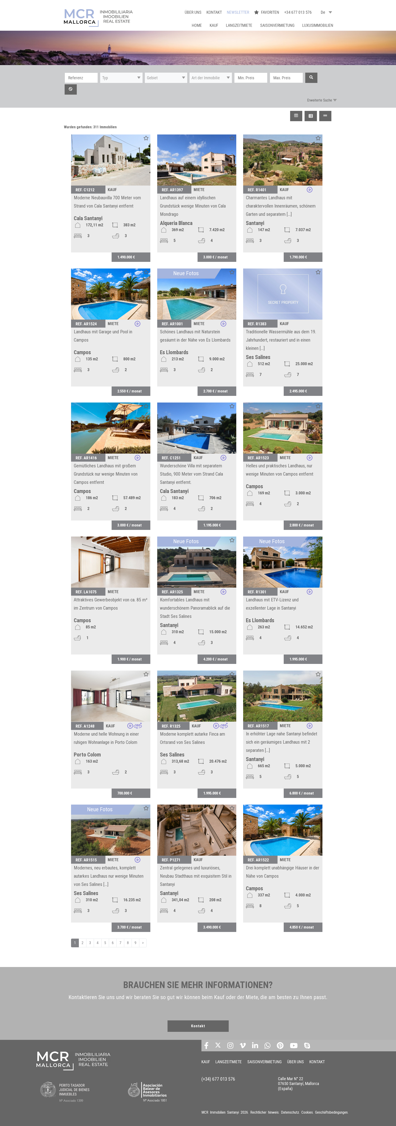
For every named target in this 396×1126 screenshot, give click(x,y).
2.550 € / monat (129, 391)
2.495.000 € (298, 391)
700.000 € (124, 793)
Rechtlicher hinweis (264, 1112)
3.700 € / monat (129, 927)
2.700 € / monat (215, 391)
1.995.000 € (298, 659)
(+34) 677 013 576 (218, 1079)
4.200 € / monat (215, 659)
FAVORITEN (270, 12)
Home (197, 25)
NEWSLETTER (238, 12)
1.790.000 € (298, 257)
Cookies (307, 1112)
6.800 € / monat (301, 793)
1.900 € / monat (129, 659)
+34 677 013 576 (298, 12)
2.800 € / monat (301, 525)
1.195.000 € (212, 525)
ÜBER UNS (193, 12)
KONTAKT (214, 12)
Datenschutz (290, 1112)
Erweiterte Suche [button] (319, 100)
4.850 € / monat (301, 927)
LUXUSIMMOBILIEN (317, 25)
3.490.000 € (212, 927)
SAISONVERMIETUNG (277, 25)
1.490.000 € (126, 257)
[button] (121, 78)
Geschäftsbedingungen (331, 1112)
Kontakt (198, 1026)
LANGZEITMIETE (239, 25)
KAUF (214, 25)
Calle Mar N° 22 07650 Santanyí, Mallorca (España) (298, 1083)
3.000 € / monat (215, 257)
